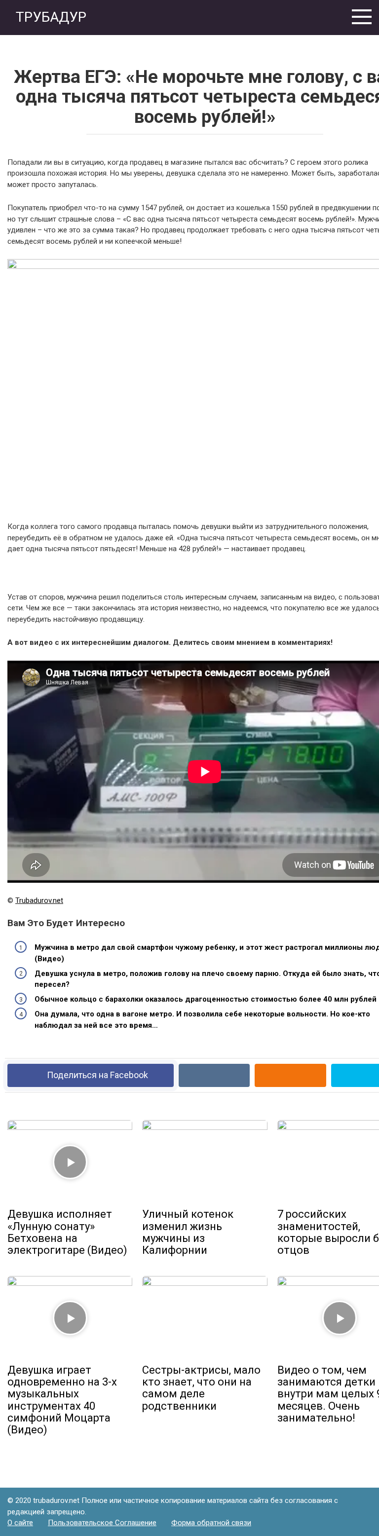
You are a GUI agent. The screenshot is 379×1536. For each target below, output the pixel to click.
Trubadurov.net (39, 900)
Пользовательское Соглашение (102, 1522)
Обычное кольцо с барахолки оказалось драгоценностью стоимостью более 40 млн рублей (206, 999)
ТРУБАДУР (49, 17)
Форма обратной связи (211, 1522)
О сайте (20, 1522)
